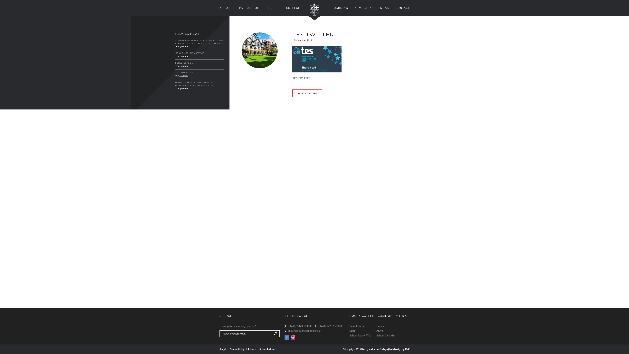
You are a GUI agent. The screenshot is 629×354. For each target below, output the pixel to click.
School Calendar (385, 335)
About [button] (224, 8)
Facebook (287, 337)
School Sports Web (360, 335)
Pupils (380, 326)
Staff (352, 330)
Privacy (252, 349)
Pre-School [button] (249, 8)
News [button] (384, 8)
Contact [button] (403, 8)
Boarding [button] (340, 8)
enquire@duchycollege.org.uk (304, 330)
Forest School (184, 63)
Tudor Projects (184, 72)
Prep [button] (272, 8)
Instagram (293, 337)
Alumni (380, 330)
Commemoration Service (189, 53)
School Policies (267, 349)
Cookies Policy (237, 349)
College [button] (293, 8)
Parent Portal (356, 326)
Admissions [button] (364, 8)
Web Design (395, 349)
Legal (223, 349)
